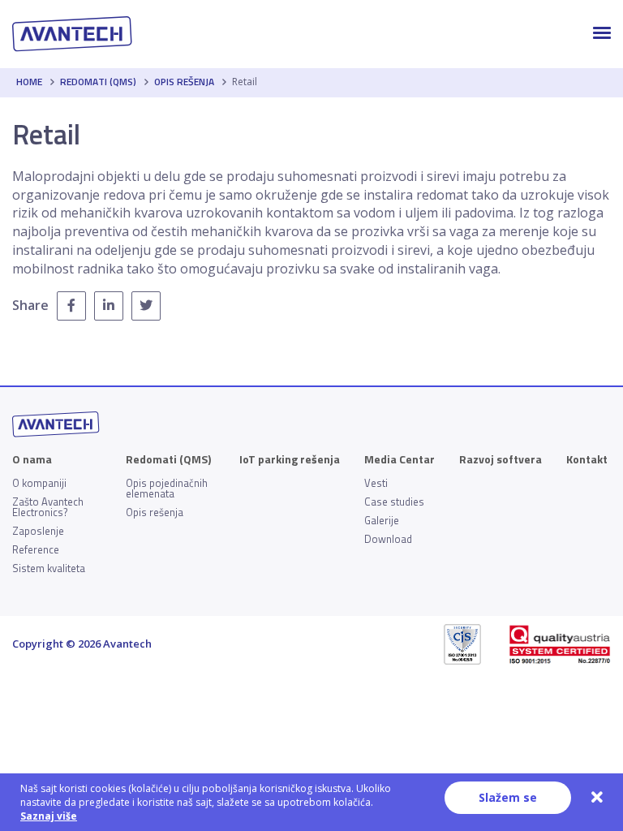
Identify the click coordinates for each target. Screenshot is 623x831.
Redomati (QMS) (98, 81)
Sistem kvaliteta (48, 568)
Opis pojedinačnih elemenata (167, 488)
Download (388, 539)
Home (29, 81)
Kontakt (587, 459)
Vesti (376, 483)
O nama (32, 459)
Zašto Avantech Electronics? (48, 507)
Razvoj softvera (500, 459)
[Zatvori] (597, 797)
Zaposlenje (38, 531)
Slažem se (508, 797)
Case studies (394, 502)
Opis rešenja (184, 81)
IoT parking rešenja (289, 459)
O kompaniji (39, 483)
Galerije (381, 520)
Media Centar (399, 459)
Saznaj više (48, 816)
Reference (35, 550)
